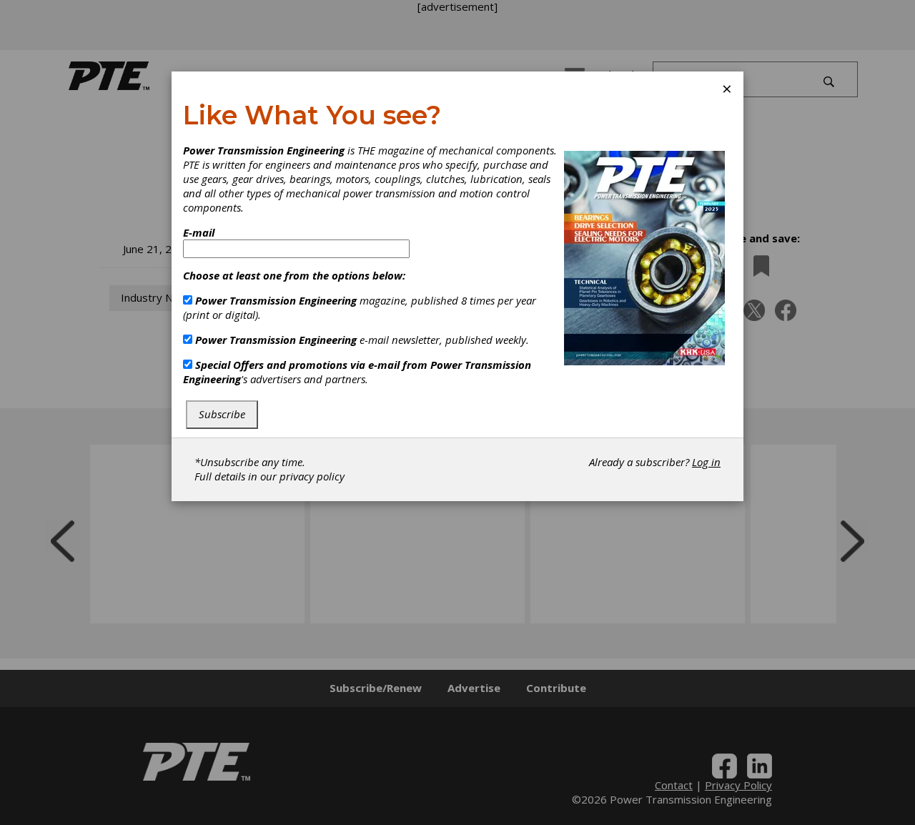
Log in (706, 462)
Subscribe (222, 414)
